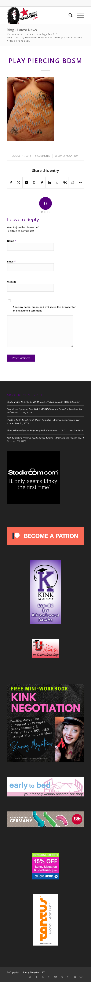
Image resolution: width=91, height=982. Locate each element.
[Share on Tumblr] (57, 182)
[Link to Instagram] (43, 976)
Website (12, 281)
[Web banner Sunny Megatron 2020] (38, 15)
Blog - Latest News (22, 30)
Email (11, 261)
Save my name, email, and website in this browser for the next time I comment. (44, 308)
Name (11, 241)
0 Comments (42, 155)
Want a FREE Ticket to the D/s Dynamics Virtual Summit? (35, 401)
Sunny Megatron (68, 155)
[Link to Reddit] (81, 976)
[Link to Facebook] (36, 976)
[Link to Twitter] (30, 976)
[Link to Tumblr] (62, 976)
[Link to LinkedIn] (75, 976)
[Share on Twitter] (18, 182)
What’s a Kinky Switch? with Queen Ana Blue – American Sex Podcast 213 (43, 419)
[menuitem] (68, 15)
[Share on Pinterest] (42, 182)
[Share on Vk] (65, 182)
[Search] (68, 15)
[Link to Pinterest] (49, 976)
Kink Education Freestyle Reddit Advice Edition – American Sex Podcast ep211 (45, 437)
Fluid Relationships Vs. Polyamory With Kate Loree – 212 (35, 430)
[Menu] (78, 15)
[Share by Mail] (80, 182)
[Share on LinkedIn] (49, 182)
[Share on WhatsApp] (34, 182)
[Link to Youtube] (55, 976)
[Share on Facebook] (11, 182)
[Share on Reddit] (72, 182)
